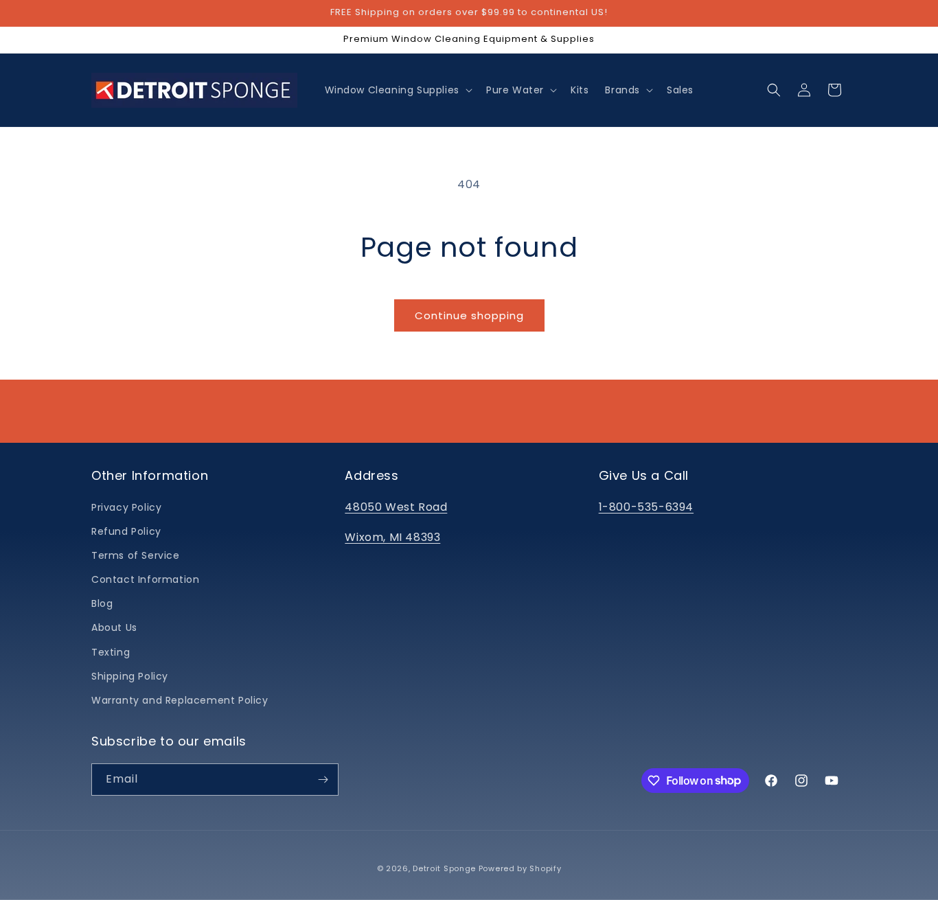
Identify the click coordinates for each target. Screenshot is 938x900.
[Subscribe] (323, 779)
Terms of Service (135, 555)
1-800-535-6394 (646, 507)
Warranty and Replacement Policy (179, 700)
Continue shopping (469, 315)
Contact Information (145, 579)
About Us (114, 627)
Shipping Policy (129, 676)
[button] (397, 90)
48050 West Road (396, 507)
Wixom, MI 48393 (392, 537)
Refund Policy (126, 531)
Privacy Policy (126, 507)
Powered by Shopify (520, 868)
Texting (110, 652)
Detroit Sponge (444, 868)
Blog (102, 603)
